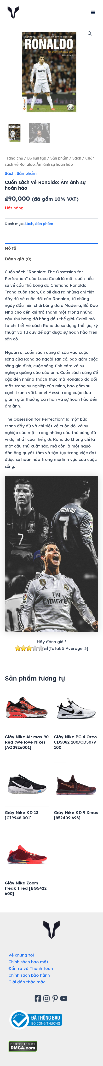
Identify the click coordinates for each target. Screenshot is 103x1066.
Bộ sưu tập (36, 158)
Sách (76, 158)
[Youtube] (64, 998)
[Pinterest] (56, 998)
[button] (90, 33)
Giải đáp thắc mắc (27, 981)
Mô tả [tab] (10, 248)
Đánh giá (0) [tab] (18, 258)
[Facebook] (38, 998)
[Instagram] (47, 998)
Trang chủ (14, 158)
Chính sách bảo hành (29, 975)
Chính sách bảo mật (28, 961)
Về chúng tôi (21, 954)
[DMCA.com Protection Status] (22, 1045)
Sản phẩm (59, 158)
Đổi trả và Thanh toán (30, 968)
